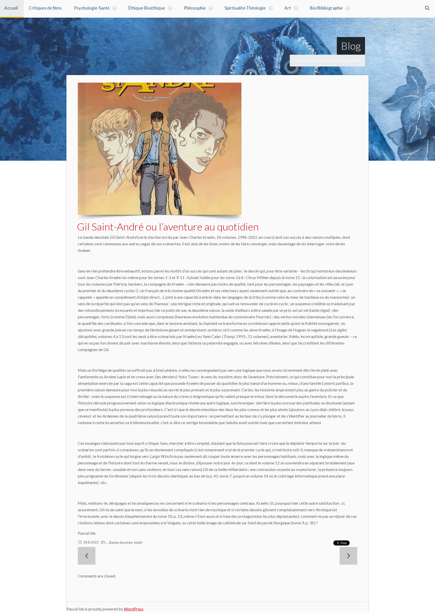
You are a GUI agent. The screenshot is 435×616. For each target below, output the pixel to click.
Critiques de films (45, 8)
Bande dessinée (120, 542)
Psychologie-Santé (92, 8)
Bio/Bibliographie (326, 8)
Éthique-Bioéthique (146, 8)
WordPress (133, 608)
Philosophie (195, 8)
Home (298, 60)
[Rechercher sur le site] (427, 8)
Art (287, 8)
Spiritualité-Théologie (245, 8)
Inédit (138, 542)
